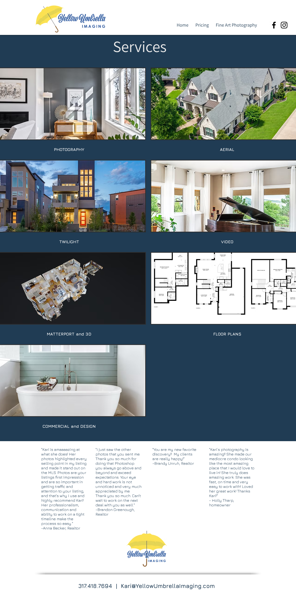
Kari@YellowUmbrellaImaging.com (168, 586)
